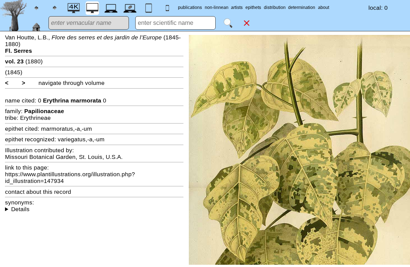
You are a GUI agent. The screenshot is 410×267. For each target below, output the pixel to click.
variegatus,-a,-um (81, 139)
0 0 (72, 100)
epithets (253, 7)
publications (190, 7)
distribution (275, 7)
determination (301, 7)
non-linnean (216, 7)
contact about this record (38, 192)
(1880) (24, 61)
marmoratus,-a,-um (66, 128)
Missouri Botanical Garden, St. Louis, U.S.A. (64, 157)
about (323, 7)
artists (237, 7)
